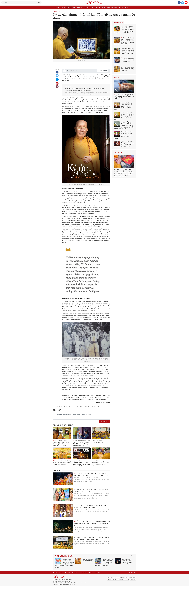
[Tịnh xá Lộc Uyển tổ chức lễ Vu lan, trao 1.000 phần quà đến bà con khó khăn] (63, 510)
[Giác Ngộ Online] (78, 575)
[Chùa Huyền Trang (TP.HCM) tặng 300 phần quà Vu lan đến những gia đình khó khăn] (63, 542)
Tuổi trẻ (98, 7)
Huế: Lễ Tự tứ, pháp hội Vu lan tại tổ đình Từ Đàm (100, 441)
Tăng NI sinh (132, 575)
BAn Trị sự (110, 575)
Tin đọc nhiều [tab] (118, 23)
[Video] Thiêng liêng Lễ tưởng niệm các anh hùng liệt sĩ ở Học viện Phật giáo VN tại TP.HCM (124, 135)
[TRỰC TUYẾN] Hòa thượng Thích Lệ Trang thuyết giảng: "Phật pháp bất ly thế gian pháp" (124, 116)
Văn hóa (69, 7)
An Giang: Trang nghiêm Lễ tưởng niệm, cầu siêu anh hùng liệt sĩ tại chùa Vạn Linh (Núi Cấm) (91, 474)
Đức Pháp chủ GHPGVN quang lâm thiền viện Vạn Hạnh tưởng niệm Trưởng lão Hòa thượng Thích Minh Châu (124, 41)
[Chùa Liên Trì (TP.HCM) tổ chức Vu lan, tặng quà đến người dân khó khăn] (63, 494)
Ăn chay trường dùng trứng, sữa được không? (87, 560)
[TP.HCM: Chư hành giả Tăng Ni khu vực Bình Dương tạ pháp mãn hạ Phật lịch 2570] (62, 453)
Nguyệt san (61, 571)
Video (74, 7)
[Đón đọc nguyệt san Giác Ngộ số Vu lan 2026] (98, 561)
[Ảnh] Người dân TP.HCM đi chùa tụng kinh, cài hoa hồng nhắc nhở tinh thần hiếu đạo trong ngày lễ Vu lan (81, 443)
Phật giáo (61, 11)
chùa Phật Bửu (67, 406)
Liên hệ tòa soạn (84, 571)
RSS (99, 571)
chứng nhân (79, 406)
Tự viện (103, 7)
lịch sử (85, 406)
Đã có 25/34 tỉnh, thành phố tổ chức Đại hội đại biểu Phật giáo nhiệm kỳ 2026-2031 (124, 172)
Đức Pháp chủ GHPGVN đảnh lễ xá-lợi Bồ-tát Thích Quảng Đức (80, 94)
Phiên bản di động (93, 571)
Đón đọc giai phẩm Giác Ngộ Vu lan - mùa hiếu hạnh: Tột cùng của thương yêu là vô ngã (124, 562)
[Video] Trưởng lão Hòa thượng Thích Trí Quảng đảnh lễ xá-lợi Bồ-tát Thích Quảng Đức (86, 92)
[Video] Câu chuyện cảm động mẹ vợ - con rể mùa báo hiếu (127, 59)
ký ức (73, 406)
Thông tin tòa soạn (76, 571)
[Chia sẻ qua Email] (57, 83)
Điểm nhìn (79, 7)
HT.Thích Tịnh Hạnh (58, 406)
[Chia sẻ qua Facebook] (57, 72)
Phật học (86, 7)
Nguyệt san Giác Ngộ (112, 7)
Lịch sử (121, 7)
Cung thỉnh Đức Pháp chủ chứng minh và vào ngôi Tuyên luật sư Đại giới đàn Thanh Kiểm (100, 463)
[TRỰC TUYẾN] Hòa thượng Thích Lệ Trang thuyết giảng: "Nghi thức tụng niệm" (127, 144)
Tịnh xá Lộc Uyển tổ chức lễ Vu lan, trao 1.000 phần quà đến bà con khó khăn (90, 506)
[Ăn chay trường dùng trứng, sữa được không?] (78, 561)
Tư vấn (92, 7)
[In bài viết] (57, 86)
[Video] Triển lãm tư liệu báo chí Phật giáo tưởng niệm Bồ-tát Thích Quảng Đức (84, 88)
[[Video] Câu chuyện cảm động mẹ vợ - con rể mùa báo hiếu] (124, 86)
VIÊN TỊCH (122, 575)
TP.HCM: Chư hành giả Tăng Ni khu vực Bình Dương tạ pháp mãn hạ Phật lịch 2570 (62, 462)
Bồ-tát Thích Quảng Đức (93, 406)
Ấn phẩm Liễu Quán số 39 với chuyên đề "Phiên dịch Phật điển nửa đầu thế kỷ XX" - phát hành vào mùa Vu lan (81, 463)
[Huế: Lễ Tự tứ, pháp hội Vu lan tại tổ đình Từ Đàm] (101, 433)
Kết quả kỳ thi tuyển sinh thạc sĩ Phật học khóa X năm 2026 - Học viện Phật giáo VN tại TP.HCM (63, 562)
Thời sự (63, 7)
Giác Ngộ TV (67, 571)
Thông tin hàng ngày (64, 556)
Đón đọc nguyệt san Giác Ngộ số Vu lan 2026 (107, 560)
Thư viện (118, 152)
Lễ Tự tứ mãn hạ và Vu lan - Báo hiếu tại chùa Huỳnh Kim (127, 68)
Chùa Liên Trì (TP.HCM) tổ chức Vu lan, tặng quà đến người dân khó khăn (91, 490)
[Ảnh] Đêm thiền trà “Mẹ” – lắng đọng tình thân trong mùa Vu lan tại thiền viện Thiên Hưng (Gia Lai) (92, 523)
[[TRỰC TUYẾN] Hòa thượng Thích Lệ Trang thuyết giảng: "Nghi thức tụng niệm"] (117, 143)
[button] (132, 561)
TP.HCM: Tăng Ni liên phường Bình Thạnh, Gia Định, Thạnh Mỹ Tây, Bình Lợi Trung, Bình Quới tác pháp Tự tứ (62, 443)
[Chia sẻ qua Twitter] (57, 75)
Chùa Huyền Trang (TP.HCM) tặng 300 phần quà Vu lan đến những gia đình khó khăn (92, 538)
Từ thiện (127, 7)
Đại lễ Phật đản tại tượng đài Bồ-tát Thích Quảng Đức (78, 90)
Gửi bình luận (104, 421)
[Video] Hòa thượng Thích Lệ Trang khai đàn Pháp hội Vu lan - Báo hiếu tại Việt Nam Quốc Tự (123, 106)
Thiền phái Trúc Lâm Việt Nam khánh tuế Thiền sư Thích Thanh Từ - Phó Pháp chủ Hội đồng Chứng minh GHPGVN (123, 30)
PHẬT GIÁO (116, 575)
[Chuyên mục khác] (134, 7)
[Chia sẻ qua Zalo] (57, 79)
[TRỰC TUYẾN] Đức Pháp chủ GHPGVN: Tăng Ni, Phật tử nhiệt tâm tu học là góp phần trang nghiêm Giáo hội (124, 125)
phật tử (127, 575)
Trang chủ (56, 7)
